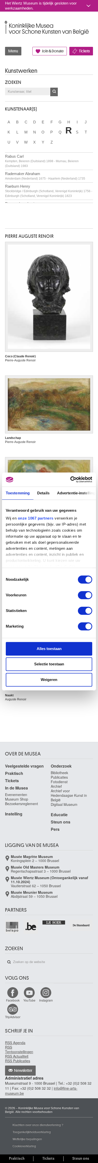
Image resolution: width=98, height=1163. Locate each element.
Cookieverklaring (24, 1146)
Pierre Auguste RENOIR (29, 236)
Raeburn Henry (48, 191)
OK (54, 92)
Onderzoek (61, 766)
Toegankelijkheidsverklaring (32, 1132)
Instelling (13, 814)
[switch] (85, 595)
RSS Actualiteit (16, 1056)
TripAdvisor (12, 1017)
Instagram (46, 1000)
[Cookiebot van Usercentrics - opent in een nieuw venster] (70, 479)
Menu (13, 51)
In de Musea (16, 788)
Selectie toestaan (49, 664)
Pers (55, 829)
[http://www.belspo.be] (12, 926)
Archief (56, 786)
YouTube (29, 1000)
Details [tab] (43, 493)
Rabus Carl (42, 161)
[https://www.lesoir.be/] (54, 922)
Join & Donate (53, 51)
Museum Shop (16, 799)
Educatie (59, 814)
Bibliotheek (59, 772)
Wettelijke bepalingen (27, 1139)
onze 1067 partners (36, 518)
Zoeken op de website (9, 962)
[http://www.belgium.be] (31, 926)
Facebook (13, 1000)
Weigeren (49, 679)
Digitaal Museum (64, 804)
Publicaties (59, 777)
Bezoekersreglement (21, 803)
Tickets (84, 51)
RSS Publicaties (17, 1060)
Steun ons (60, 822)
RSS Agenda (15, 1042)
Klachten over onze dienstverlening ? (38, 1124)
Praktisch (14, 773)
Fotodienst (59, 781)
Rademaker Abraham (45, 176)
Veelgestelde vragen (24, 766)
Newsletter (23, 1071)
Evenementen (16, 794)
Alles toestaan (49, 648)
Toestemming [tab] (18, 493)
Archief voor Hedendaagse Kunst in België (69, 795)
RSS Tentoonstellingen (19, 1049)
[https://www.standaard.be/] (81, 925)
